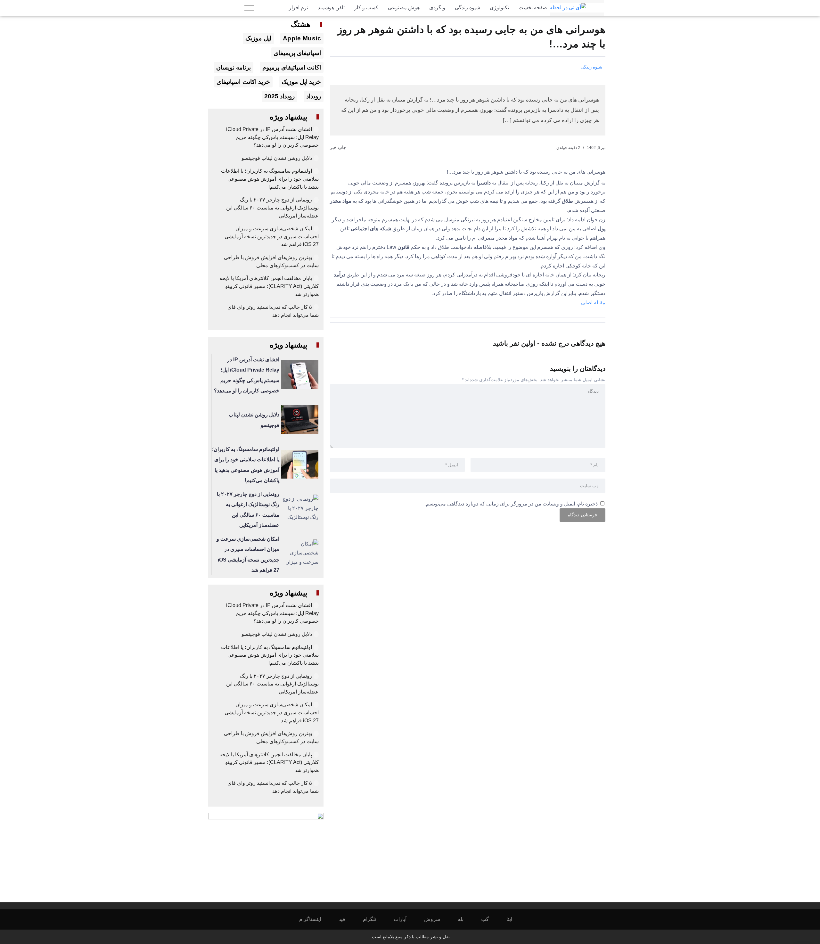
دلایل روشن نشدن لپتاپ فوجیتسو (277, 158)
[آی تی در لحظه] (568, 7)
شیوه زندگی (591, 67)
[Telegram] (374, 919)
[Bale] (465, 919)
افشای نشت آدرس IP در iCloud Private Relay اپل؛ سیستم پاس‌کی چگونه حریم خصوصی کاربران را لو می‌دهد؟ (272, 137)
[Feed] (346, 919)
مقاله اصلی (593, 302)
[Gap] (489, 919)
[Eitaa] (514, 919)
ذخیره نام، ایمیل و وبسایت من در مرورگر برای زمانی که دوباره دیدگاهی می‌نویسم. (511, 503)
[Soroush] (436, 919)
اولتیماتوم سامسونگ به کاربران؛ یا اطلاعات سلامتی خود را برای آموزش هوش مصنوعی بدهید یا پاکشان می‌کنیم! (270, 178)
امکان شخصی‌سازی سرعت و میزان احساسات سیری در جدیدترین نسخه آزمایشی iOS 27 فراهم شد (272, 236)
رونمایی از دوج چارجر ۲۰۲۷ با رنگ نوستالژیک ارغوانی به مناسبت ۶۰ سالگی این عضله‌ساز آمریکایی (272, 207)
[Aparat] (404, 919)
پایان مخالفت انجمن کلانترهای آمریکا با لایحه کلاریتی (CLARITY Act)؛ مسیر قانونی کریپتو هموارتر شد (269, 286)
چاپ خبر (339, 147)
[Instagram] (314, 919)
